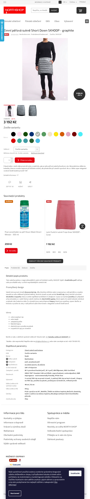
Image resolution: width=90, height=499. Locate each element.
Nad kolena (29, 359)
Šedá (27, 356)
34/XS (48, 252)
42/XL (65, 252)
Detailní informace (10, 175)
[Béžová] (50, 134)
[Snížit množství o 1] (12, 161)
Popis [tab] (7, 268)
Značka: (56, 34)
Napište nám (53, 418)
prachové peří (34, 362)
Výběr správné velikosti (14, 443)
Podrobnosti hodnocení (39, 34)
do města (41, 365)
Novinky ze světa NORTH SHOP (62, 426)
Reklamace (9, 430)
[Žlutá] (56, 134)
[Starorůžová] (68, 134)
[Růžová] (19, 134)
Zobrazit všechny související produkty (45, 261)
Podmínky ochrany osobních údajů (20, 439)
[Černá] (13, 134)
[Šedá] (37, 134)
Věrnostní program (56, 422)
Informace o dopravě (43, 2)
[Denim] (25, 140)
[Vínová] (74, 134)
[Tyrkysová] (80, 134)
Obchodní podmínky (13, 435)
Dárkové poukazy (55, 439)
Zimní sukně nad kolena (34, 350)
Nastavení (15, 493)
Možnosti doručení (37, 153)
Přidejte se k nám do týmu (59, 435)
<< (69, 337)
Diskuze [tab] (25, 268)
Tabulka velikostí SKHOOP (58, 337)
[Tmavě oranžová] (62, 134)
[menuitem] (12, 21)
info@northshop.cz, (42, 341)
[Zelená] (25, 134)
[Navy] (31, 134)
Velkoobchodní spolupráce (60, 430)
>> (47, 337)
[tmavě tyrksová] (19, 140)
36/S (54, 252)
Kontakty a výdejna (12, 418)
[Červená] (13, 140)
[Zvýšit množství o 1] (12, 158)
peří (26, 362)
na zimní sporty (31, 365)
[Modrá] (37, 140)
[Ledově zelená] (43, 134)
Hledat (54, 10)
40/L (59, 252)
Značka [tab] (32, 268)
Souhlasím (75, 473)
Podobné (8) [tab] (15, 268)
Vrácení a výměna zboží (15, 426)
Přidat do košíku (26, 160)
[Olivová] (31, 140)
